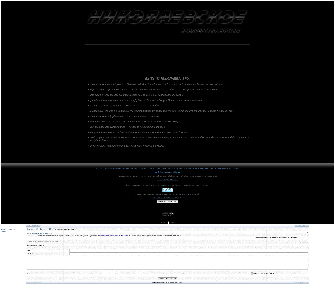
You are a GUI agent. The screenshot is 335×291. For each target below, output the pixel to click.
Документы (143, 169)
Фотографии (202, 169)
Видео (210, 169)
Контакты (224, 169)
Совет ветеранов (177, 169)
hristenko (46, 241)
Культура (166, 169)
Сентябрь (43, 229)
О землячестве (113, 169)
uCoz (172, 215)
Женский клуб (191, 169)
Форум (217, 169)
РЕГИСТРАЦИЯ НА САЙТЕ (167, 180)
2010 (36, 229)
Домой (103, 169)
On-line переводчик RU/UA (167, 172)
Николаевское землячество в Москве (165, 198)
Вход (97, 169)
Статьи (151, 169)
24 (50, 229)
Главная (30, 229)
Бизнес (158, 169)
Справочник (132, 169)
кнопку (205, 185)
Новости (123, 169)
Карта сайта (234, 169)
